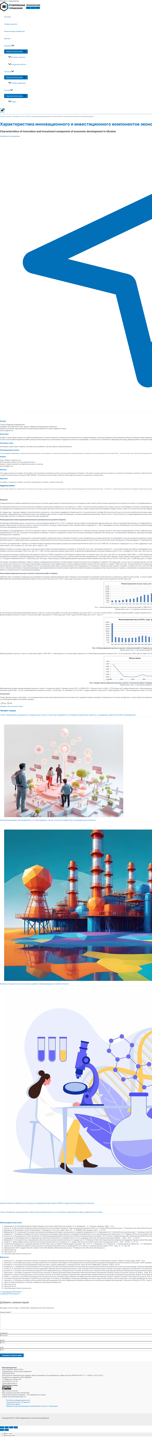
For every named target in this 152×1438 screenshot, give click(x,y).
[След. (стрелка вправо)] (7, 1430)
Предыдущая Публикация (10, 1292)
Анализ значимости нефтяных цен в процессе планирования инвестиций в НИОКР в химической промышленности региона (47, 1203)
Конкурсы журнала (18, 57)
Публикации (16, 116)
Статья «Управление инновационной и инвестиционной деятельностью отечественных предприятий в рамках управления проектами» (51, 1212)
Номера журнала (10, 24)
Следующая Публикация (10, 1294)
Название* (4, 1333)
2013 (22, 116)
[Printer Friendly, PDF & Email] (6, 704)
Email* (2, 1340)
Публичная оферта (13, 1404)
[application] (12, 45)
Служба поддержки (18, 83)
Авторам (7, 17)
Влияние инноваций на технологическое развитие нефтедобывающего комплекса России (34, 984)
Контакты (7, 72)
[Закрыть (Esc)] (16, 1427)
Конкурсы (7, 46)
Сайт (2, 1347)
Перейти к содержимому (9, 1)
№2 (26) (27, 116)
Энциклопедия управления (14, 31)
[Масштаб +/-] (2, 1427)
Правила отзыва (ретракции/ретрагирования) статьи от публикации (32, 1406)
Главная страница (5, 116)
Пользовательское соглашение (18, 1402)
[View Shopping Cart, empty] (2, 110)
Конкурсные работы (18, 64)
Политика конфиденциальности (18, 1400)
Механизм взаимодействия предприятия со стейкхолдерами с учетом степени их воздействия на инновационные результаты (48, 820)
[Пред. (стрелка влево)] (2, 1430)
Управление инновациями (10, 136)
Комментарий (6, 1312)
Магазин (7, 39)
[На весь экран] (7, 1427)
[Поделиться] (11, 1427)
